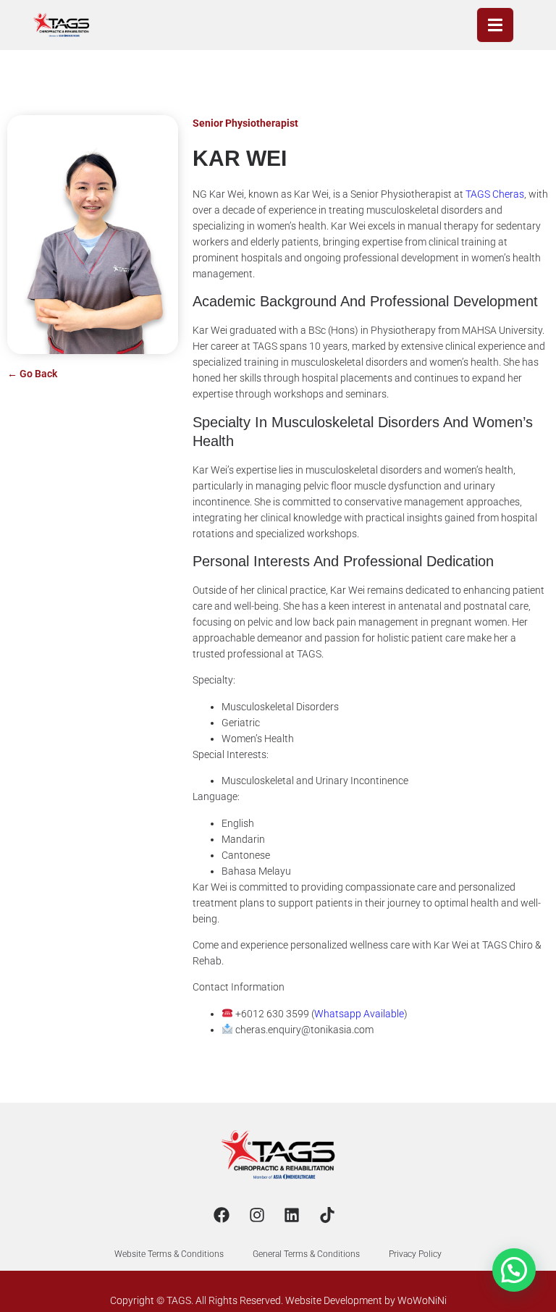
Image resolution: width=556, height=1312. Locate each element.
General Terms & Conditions (306, 1254)
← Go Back (32, 373)
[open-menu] (495, 25)
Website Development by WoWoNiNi (366, 1300)
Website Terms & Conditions (169, 1254)
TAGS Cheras (495, 194)
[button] (514, 1270)
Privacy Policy (415, 1254)
